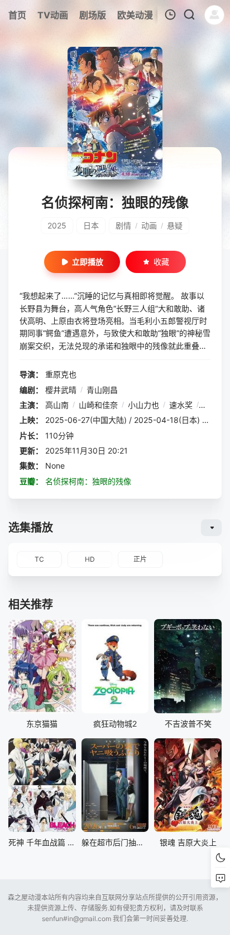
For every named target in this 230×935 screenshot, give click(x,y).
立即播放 (87, 261)
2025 (56, 225)
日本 (91, 225)
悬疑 (175, 225)
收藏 (161, 261)
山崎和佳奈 (98, 405)
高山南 (57, 405)
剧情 (123, 225)
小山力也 (143, 405)
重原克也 (60, 374)
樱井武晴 (60, 390)
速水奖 (181, 405)
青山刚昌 (102, 390)
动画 (149, 225)
